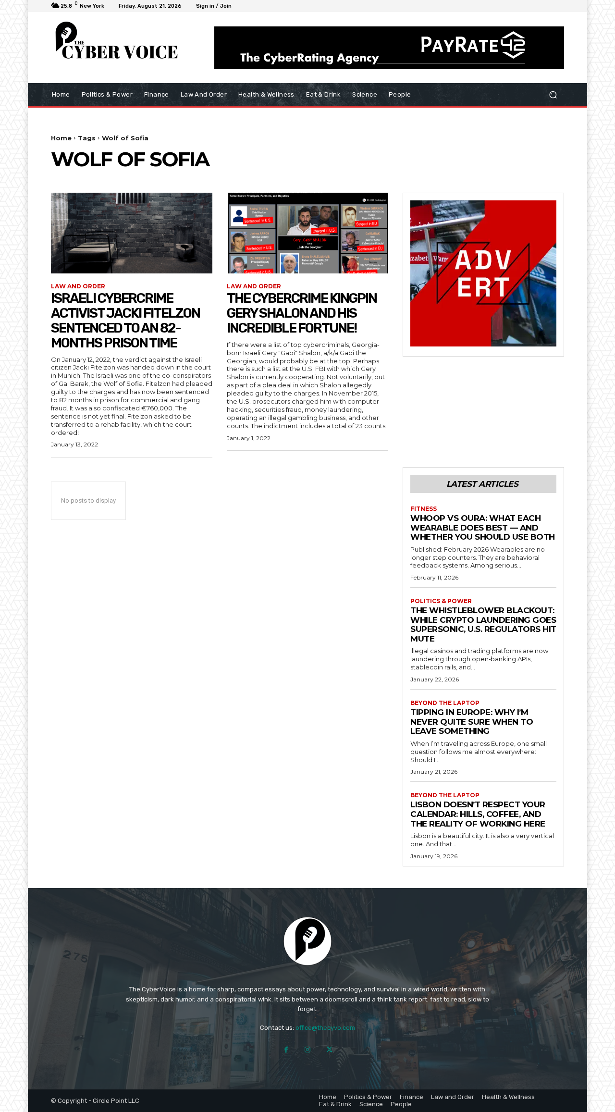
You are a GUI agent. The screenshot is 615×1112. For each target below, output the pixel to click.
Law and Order (78, 286)
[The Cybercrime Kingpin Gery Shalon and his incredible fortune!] (307, 233)
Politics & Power (441, 601)
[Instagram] (307, 1049)
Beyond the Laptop (445, 703)
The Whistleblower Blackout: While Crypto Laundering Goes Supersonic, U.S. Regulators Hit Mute (483, 624)
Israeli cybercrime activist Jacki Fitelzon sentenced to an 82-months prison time (125, 320)
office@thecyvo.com (325, 1027)
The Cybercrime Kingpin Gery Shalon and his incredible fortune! (302, 313)
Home (61, 138)
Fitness (423, 509)
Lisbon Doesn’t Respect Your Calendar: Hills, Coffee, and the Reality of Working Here (477, 814)
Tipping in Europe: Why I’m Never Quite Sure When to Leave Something (471, 721)
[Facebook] (286, 1049)
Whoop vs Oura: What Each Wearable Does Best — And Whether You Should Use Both (482, 527)
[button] (552, 94)
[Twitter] (329, 1049)
